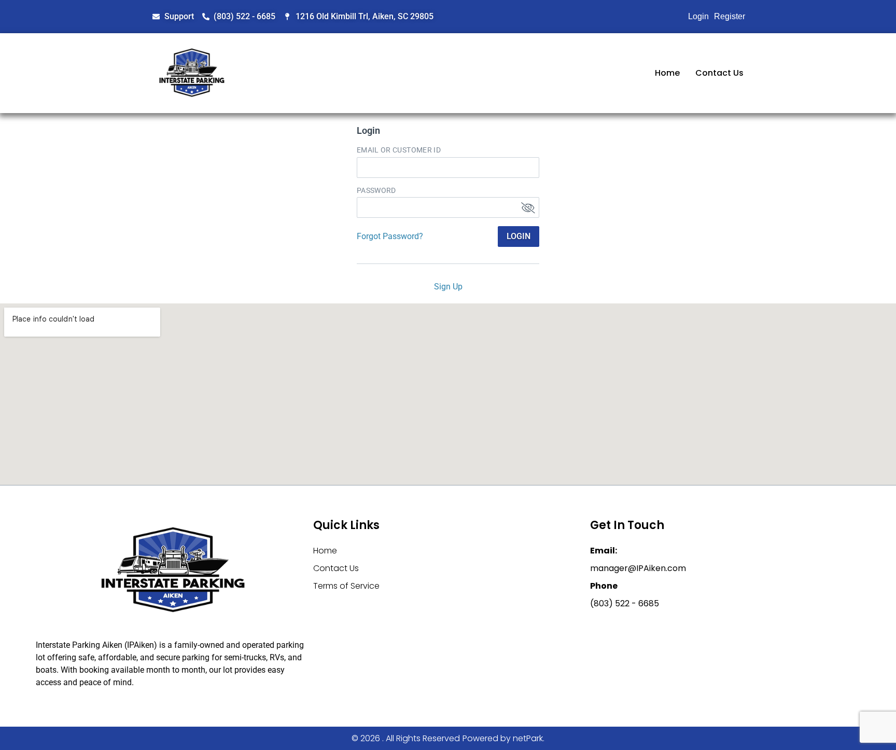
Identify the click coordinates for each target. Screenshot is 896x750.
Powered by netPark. (503, 738)
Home (667, 73)
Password (376, 190)
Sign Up (448, 286)
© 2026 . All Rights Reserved (406, 738)
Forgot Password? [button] (390, 236)
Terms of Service (346, 586)
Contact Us (719, 73)
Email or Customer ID (399, 150)
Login (698, 16)
